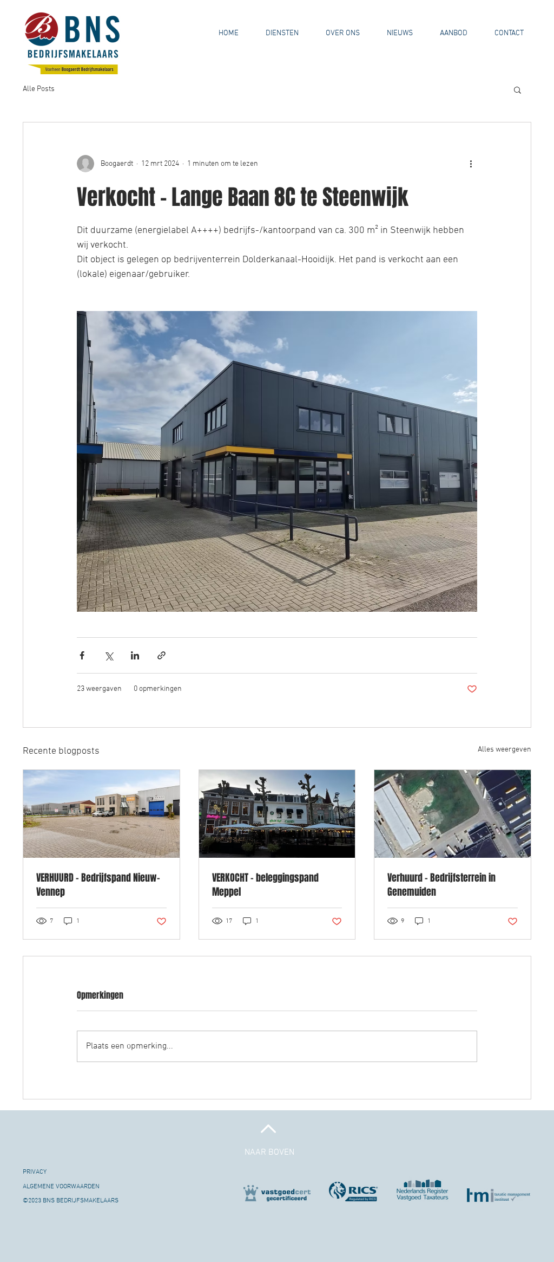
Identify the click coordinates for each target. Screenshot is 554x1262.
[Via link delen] (161, 655)
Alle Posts (39, 89)
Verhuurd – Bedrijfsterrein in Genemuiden (441, 885)
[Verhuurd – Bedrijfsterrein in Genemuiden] (452, 814)
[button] (342, 33)
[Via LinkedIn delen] (135, 655)
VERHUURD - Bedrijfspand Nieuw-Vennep (98, 885)
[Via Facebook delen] (82, 655)
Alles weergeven (504, 749)
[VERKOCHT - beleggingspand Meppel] (277, 814)
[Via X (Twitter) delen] (108, 655)
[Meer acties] (470, 163)
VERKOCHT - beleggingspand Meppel (265, 885)
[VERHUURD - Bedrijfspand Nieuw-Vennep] (101, 814)
